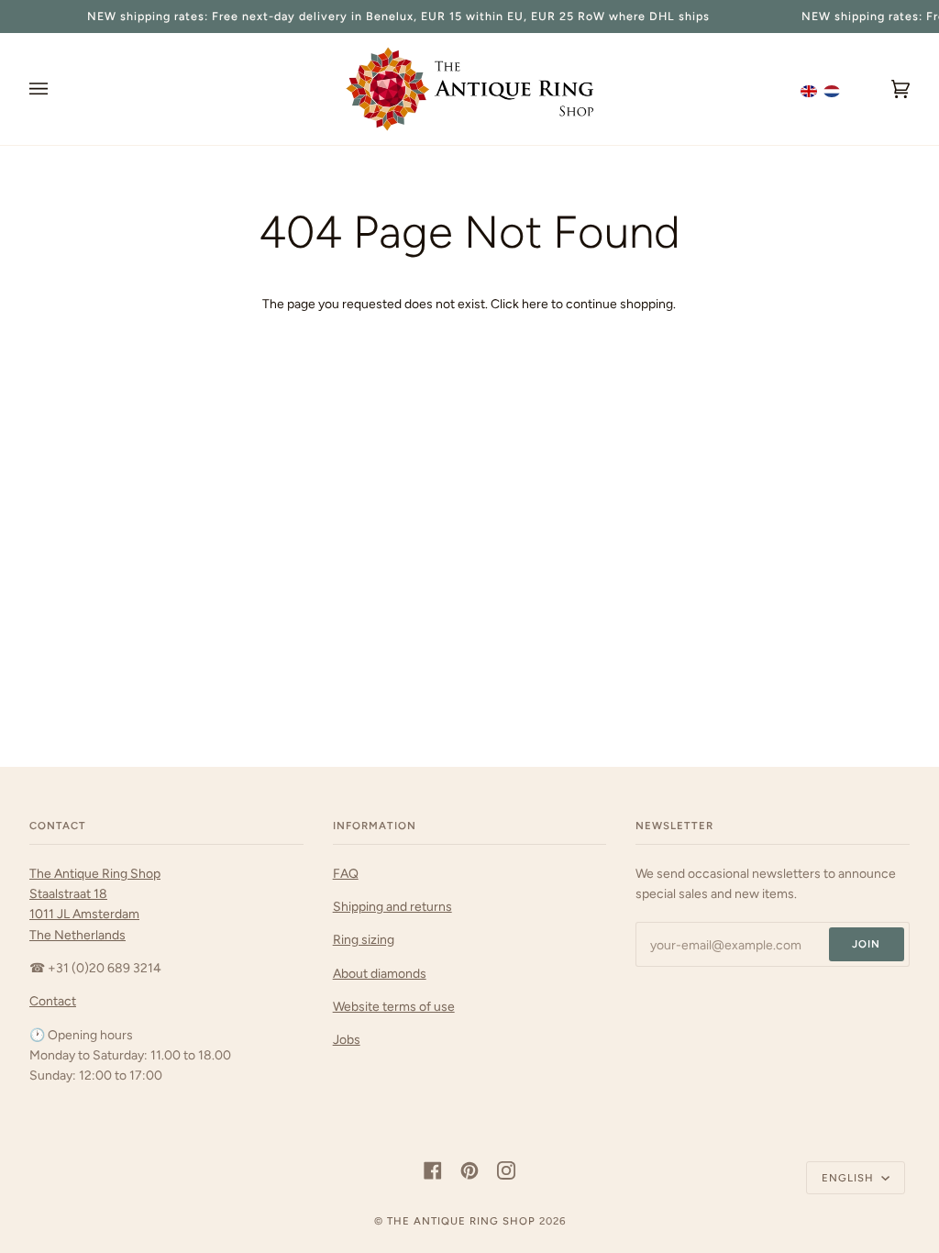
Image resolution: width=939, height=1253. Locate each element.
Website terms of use (394, 1006)
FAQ (346, 873)
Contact (52, 1000)
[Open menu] (56, 89)
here (535, 303)
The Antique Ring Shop (461, 1220)
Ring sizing (363, 939)
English (850, 1177)
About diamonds (379, 973)
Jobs (346, 1039)
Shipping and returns (392, 906)
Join (866, 943)
